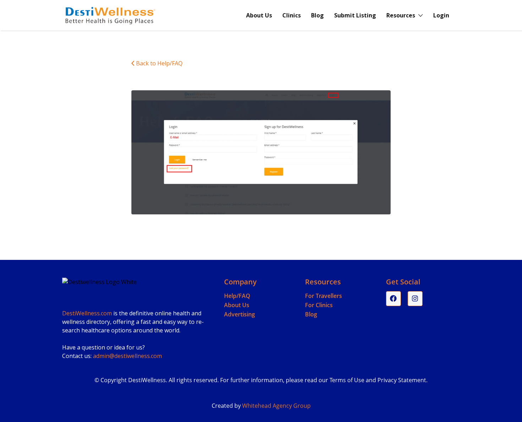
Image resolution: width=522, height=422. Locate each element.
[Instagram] (415, 298)
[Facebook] (393, 298)
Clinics (291, 15)
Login (441, 15)
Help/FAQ (237, 296)
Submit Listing (355, 15)
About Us (259, 15)
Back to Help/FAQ (159, 63)
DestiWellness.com (87, 313)
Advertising (239, 314)
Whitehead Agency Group (276, 406)
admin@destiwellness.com (127, 356)
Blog (317, 15)
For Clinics (319, 305)
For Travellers (323, 296)
